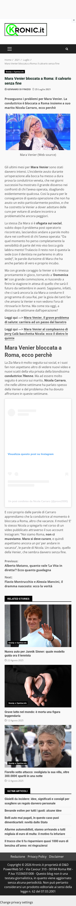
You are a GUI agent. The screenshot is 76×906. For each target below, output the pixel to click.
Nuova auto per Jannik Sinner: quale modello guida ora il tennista (38, 625)
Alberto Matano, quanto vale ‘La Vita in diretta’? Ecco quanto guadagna (33, 565)
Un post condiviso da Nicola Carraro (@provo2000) (38, 501)
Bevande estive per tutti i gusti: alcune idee (33, 810)
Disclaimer (56, 857)
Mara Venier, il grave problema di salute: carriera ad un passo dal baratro (37, 320)
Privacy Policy (37, 857)
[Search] (67, 49)
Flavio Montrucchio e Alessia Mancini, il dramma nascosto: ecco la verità (34, 581)
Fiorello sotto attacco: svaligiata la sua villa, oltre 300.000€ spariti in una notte (38, 746)
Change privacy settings (16, 902)
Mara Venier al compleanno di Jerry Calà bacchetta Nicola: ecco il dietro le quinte (36, 333)
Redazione (18, 857)
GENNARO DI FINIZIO (19, 89)
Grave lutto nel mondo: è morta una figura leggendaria (38, 686)
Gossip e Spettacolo (15, 71)
